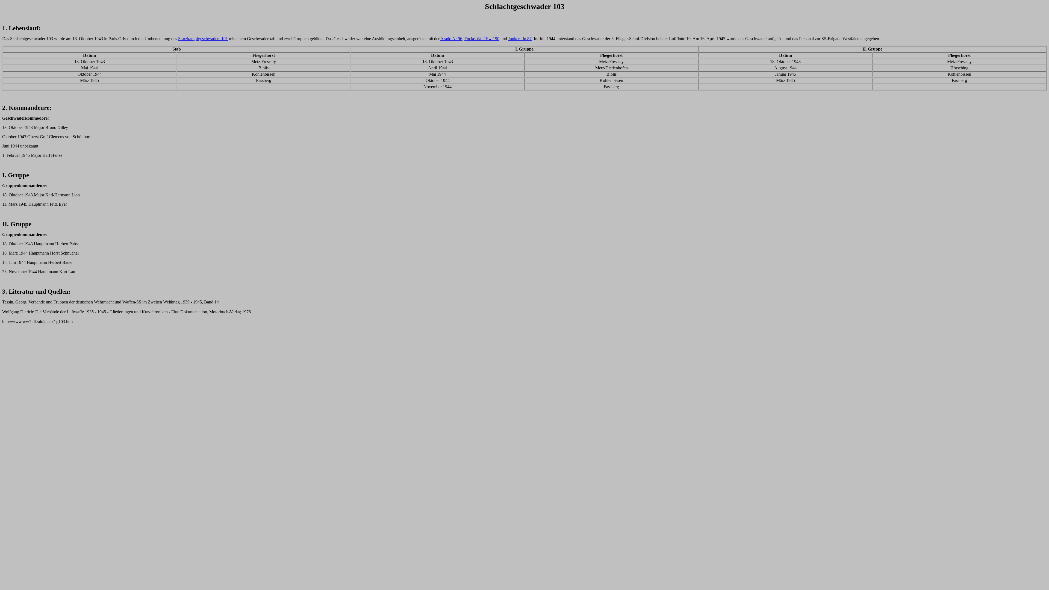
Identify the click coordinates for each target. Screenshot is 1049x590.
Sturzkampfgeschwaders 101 (203, 38)
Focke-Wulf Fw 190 (481, 38)
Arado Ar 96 (451, 38)
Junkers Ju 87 (520, 38)
